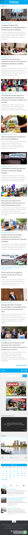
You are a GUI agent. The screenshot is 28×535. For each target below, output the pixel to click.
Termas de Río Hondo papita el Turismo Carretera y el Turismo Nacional (11, 275)
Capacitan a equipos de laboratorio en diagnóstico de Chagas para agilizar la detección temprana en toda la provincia (16, 511)
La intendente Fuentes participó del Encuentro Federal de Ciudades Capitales (13, 171)
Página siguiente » (21, 365)
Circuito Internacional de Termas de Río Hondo (12, 267)
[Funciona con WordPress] (10, 528)
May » (5, 479)
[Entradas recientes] (4, 485)
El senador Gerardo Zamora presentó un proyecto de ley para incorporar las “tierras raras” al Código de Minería (16, 492)
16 (10, 473)
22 (6, 475)
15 (6, 473)
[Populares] (11, 485)
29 (6, 477)
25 (17, 475)
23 (10, 475)
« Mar (2, 479)
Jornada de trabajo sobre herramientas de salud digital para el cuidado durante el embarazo (13, 27)
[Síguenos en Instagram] (24, 370)
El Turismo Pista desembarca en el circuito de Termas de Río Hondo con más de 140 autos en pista (17, 502)
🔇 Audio (23, 429)
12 (21, 471)
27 (25, 475)
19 (21, 473)
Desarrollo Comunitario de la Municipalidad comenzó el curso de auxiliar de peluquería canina (13, 203)
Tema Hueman (21, 528)
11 (17, 471)
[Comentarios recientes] (17, 485)
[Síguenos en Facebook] (26, 370)
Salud (19, 508)
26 (21, 475)
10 (14, 471)
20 (25, 473)
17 (14, 473)
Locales (10, 22)
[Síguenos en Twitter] (22, 370)
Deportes (3, 268)
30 (10, 477)
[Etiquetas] (24, 485)
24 (14, 475)
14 (3, 473)
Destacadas (4, 22)
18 (17, 473)
